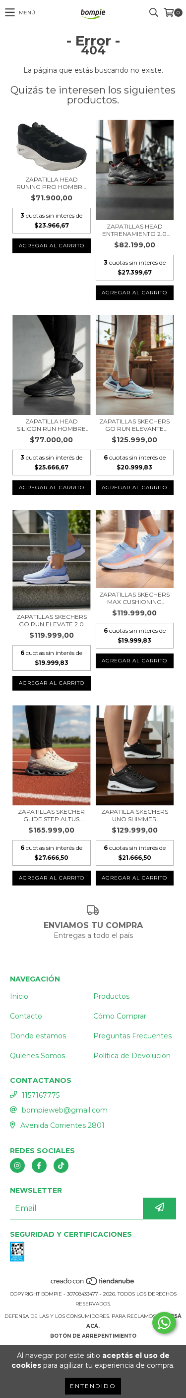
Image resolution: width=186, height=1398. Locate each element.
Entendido (93, 1386)
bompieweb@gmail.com (65, 1110)
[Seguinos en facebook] (39, 1165)
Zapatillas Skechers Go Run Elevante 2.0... (134, 425)
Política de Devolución (132, 1055)
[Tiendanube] (93, 1284)
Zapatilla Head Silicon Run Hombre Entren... (51, 425)
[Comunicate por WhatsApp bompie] (164, 1323)
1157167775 (41, 1095)
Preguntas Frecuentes (132, 1035)
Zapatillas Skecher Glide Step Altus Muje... (51, 815)
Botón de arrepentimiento (93, 1336)
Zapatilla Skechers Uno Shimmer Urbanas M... (134, 815)
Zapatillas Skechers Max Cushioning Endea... (134, 598)
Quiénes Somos (37, 1055)
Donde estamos (38, 1035)
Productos (111, 996)
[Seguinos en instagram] (17, 1165)
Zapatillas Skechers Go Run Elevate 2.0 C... (51, 620)
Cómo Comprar (119, 1016)
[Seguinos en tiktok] (61, 1165)
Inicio (19, 996)
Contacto (26, 1016)
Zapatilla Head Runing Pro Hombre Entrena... (51, 183)
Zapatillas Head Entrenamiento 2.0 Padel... (134, 230)
